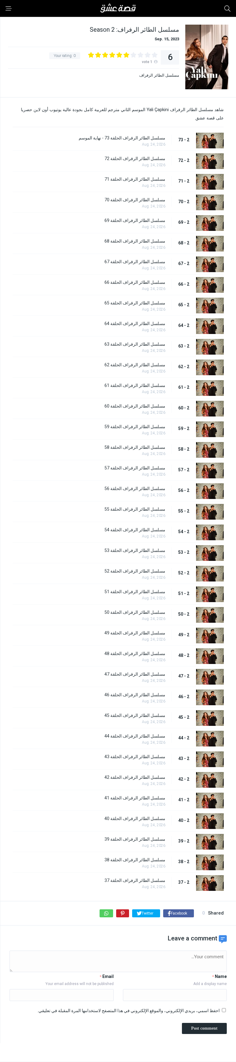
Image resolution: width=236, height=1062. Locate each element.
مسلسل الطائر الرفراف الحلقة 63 (134, 344)
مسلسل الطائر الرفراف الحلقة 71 (134, 179)
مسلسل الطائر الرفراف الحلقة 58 (134, 447)
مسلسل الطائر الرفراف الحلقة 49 (134, 632)
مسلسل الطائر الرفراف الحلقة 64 (134, 323)
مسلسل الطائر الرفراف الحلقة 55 (134, 509)
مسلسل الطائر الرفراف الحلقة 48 (134, 653)
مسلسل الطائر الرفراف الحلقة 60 (134, 406)
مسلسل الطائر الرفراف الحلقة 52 (134, 571)
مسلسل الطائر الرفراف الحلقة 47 (134, 674)
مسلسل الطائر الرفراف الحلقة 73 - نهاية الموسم (122, 137)
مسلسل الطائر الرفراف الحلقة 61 (134, 385)
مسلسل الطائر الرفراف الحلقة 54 (134, 529)
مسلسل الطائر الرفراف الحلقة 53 (134, 550)
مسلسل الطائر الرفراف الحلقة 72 (134, 158)
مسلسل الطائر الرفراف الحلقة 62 (134, 364)
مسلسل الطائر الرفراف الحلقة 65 (134, 302)
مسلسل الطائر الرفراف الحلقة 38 (134, 859)
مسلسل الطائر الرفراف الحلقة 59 (134, 426)
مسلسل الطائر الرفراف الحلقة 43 (134, 756)
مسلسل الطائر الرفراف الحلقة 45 (134, 715)
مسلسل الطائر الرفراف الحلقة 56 (134, 488)
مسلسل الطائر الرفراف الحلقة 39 (134, 839)
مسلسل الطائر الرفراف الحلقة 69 (134, 220)
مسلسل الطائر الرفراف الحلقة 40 (134, 818)
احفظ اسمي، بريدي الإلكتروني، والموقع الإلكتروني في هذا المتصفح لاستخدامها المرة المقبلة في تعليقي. (128, 1010)
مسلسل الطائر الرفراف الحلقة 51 (134, 591)
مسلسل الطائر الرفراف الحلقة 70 (134, 199)
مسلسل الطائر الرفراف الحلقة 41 (134, 797)
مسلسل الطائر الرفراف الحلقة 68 (134, 241)
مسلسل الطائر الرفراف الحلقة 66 (134, 282)
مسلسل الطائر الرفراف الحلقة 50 (134, 612)
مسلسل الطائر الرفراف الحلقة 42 (134, 777)
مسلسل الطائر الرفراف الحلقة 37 (134, 880)
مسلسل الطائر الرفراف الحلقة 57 (134, 467)
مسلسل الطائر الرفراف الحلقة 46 (134, 694)
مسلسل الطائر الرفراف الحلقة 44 (134, 736)
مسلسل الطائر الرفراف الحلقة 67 (134, 261)
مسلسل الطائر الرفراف (159, 75)
